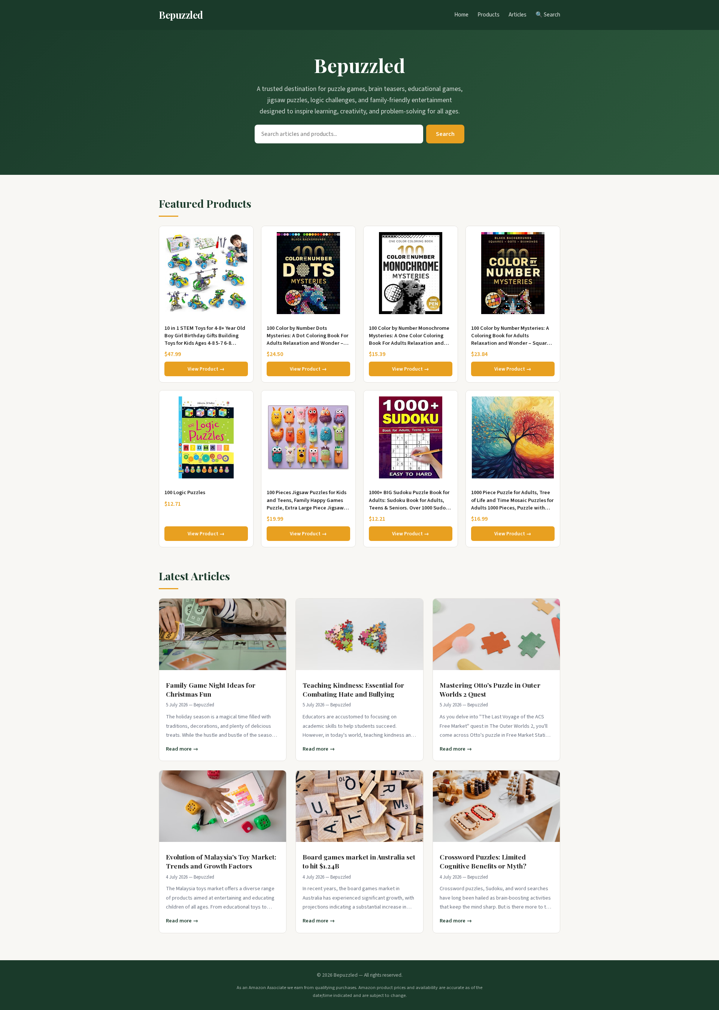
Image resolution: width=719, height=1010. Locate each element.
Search (445, 134)
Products (488, 14)
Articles (518, 14)
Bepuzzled (181, 14)
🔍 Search (548, 14)
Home (461, 14)
